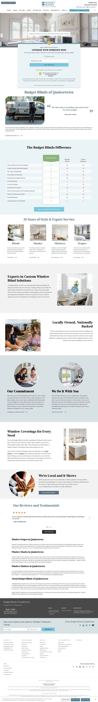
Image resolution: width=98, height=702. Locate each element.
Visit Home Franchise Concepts (28, 657)
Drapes (29, 10)
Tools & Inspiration (64, 640)
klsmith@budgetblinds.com (10, 611)
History (41, 646)
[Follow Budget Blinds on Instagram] (77, 666)
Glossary (60, 650)
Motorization (37, 10)
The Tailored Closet (26, 653)
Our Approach (43, 644)
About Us (64, 10)
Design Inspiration (62, 648)
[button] (81, 7)
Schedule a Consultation (79, 10)
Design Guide (61, 642)
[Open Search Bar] (95, 10)
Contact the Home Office (8, 650)
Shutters (22, 10)
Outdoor (46, 10)
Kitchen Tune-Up (25, 648)
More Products (55, 10)
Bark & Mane (24, 644)
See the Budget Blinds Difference (49, 209)
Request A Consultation (8, 642)
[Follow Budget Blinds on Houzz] (80, 666)
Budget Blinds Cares (44, 648)
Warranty (42, 653)
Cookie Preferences (7, 674)
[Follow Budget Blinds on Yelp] (86, 625)
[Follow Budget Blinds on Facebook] (80, 625)
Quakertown (92, 2)
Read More (52, 614)
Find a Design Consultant (9, 644)
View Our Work (49, 532)
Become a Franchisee (44, 655)
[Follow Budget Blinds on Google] (93, 625)
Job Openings (43, 657)
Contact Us (7, 640)
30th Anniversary (43, 650)
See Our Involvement (48, 492)
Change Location (18, 605)
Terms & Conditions (8, 668)
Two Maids (24, 655)
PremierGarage (25, 651)
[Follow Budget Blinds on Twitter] (87, 666)
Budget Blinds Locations (9, 646)
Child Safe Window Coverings (46, 651)
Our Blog (79, 640)
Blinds (9, 10)
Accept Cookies (85, 699)
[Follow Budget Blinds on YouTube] (83, 625)
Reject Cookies (75, 699)
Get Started (49, 65)
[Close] (95, 699)
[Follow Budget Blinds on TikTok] (93, 666)
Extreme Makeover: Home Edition (64, 644)
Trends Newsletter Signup (63, 646)
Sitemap (5, 663)
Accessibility (6, 670)
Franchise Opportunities (8, 2)
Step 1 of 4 (50, 57)
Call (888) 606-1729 (8, 648)
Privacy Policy (71, 80)
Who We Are (42, 642)
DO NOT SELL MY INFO (8, 672)
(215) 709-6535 (91, 5)
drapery (21, 453)
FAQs (59, 651)
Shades (15, 10)
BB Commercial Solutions (27, 642)
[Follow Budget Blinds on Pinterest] (89, 625)
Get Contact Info (92, 7)
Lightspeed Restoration (26, 650)
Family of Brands (27, 640)
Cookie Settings (65, 699)
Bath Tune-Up (24, 646)
